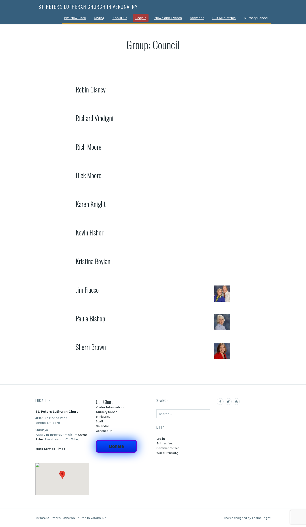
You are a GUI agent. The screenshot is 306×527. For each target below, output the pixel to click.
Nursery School (256, 18)
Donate (116, 446)
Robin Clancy (91, 89)
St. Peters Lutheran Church (57, 411)
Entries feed (165, 443)
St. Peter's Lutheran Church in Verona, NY (88, 6)
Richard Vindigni (94, 118)
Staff (99, 421)
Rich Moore (88, 147)
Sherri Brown (91, 347)
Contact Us (104, 431)
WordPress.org (167, 453)
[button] (62, 475)
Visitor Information (110, 407)
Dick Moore (88, 175)
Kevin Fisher (89, 232)
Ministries (103, 417)
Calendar (102, 426)
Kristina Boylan (93, 261)
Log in (160, 439)
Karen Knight (91, 204)
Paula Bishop (90, 318)
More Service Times (50, 449)
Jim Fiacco (87, 290)
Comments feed (167, 448)
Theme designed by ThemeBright (247, 518)
